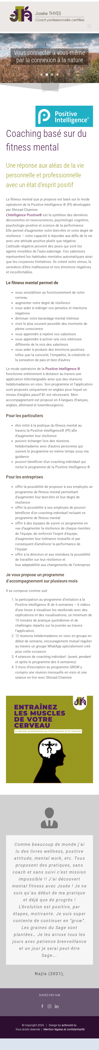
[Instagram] (49, 1006)
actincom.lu (69, 1025)
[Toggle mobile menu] (89, 26)
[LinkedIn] (56, 1006)
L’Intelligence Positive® (24, 215)
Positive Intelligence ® (62, 369)
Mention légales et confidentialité (64, 1029)
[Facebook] (42, 1006)
